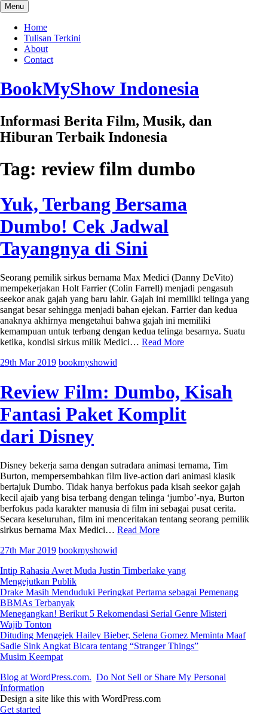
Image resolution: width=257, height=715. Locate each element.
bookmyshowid (88, 362)
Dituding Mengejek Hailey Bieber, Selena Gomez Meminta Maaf (123, 635)
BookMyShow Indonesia (99, 88)
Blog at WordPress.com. (45, 677)
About (36, 49)
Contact (38, 59)
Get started (20, 709)
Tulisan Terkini (52, 38)
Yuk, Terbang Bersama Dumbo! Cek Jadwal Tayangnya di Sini (93, 226)
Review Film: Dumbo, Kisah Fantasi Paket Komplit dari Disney (116, 414)
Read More (163, 342)
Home (35, 27)
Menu (14, 6)
